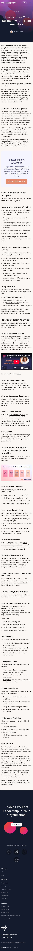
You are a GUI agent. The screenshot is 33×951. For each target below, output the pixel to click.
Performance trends (9, 523)
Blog (2, 875)
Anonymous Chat (6, 919)
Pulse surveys (7, 670)
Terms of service (6, 889)
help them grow (6, 403)
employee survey (23, 341)
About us (4, 872)
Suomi (9, 947)
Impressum (4, 892)
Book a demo (16, 782)
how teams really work (17, 415)
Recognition (7, 680)
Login (24, 2)
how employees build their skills (19, 230)
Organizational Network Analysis (10, 915)
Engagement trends (9, 697)
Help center (4, 883)
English (3, 947)
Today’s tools (6, 289)
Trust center (4, 898)
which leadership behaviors (18, 225)
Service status (5, 895)
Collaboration (5, 912)
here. (19, 374)
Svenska (15, 947)
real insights (19, 212)
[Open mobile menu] (30, 3)
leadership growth (12, 303)
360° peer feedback (9, 732)
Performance (5, 909)
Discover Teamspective (16, 181)
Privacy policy (5, 886)
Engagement (5, 906)
